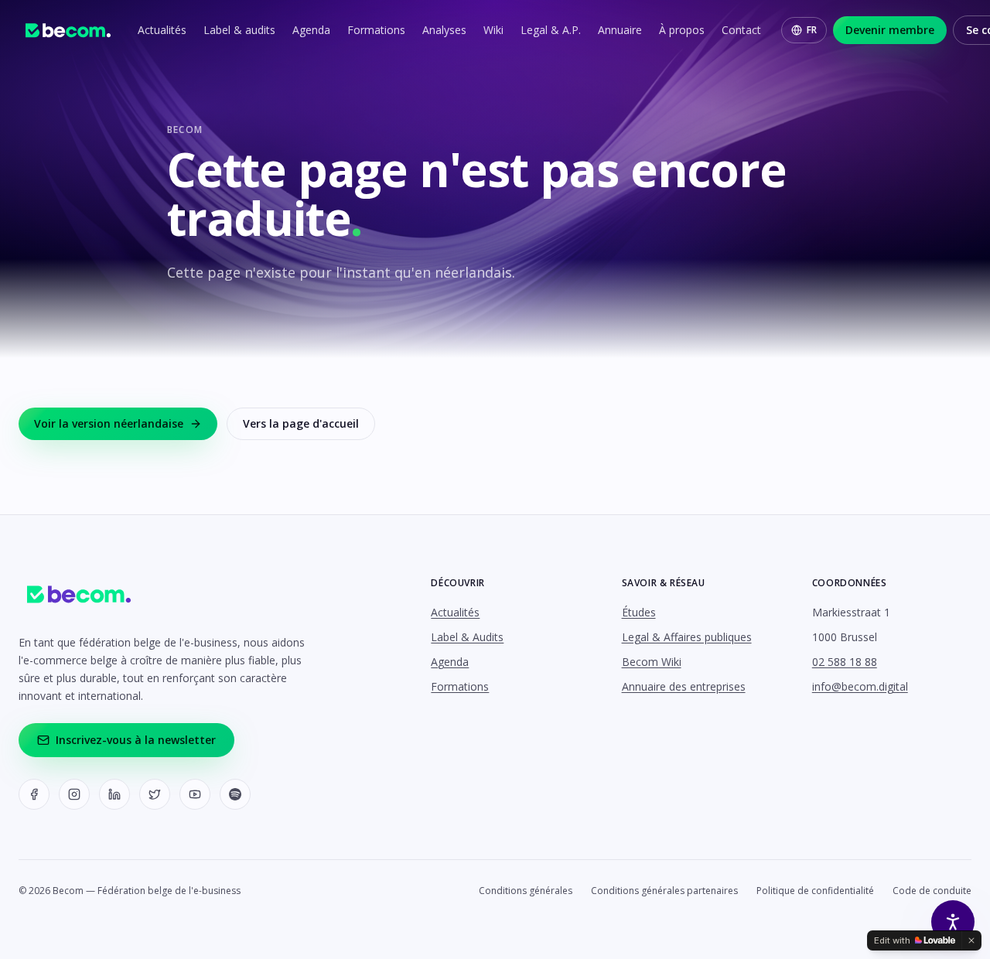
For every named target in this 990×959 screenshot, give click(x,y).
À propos (682, 29)
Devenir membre (889, 29)
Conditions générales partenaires (664, 891)
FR (812, 29)
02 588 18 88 (844, 661)
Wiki (493, 29)
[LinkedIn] (114, 794)
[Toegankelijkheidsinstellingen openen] (953, 922)
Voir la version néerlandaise (108, 423)
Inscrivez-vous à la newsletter (136, 739)
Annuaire (620, 29)
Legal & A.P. (551, 29)
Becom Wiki (651, 661)
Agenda (311, 29)
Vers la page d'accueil (301, 423)
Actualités (162, 29)
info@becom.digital (860, 686)
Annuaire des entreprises (684, 686)
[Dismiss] (971, 940)
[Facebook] (34, 794)
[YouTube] (194, 794)
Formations (376, 29)
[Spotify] (235, 794)
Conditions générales (525, 891)
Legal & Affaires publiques (687, 637)
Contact (741, 29)
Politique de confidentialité (815, 891)
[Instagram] (74, 794)
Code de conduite (932, 891)
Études (639, 612)
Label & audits (239, 29)
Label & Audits (467, 637)
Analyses (444, 29)
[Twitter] (154, 794)
